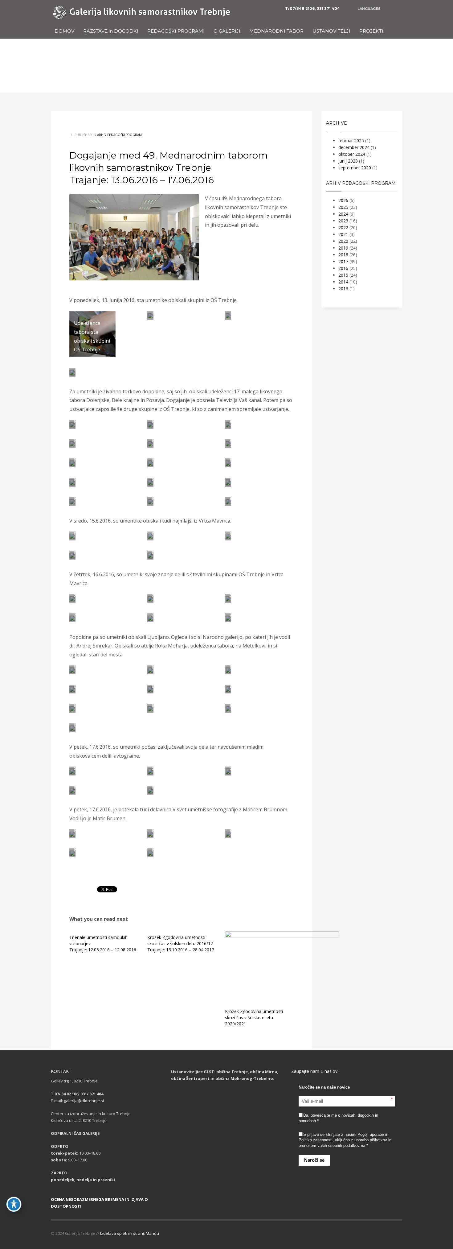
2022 (343, 227)
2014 (343, 282)
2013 (343, 289)
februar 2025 (351, 140)
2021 (343, 234)
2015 (343, 275)
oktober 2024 (351, 154)
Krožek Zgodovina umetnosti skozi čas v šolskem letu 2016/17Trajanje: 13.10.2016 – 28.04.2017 (180, 943)
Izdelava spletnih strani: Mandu (129, 1233)
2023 (343, 221)
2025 (343, 207)
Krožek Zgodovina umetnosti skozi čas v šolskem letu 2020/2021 (254, 1017)
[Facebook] (397, 8)
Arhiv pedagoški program (119, 135)
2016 (343, 268)
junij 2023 (348, 161)
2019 (343, 248)
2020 (343, 241)
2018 (343, 255)
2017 (343, 261)
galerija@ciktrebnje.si (84, 1100)
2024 (343, 214)
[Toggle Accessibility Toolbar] (13, 1204)
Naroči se (314, 1160)
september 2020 (354, 168)
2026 (343, 200)
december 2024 (353, 147)
